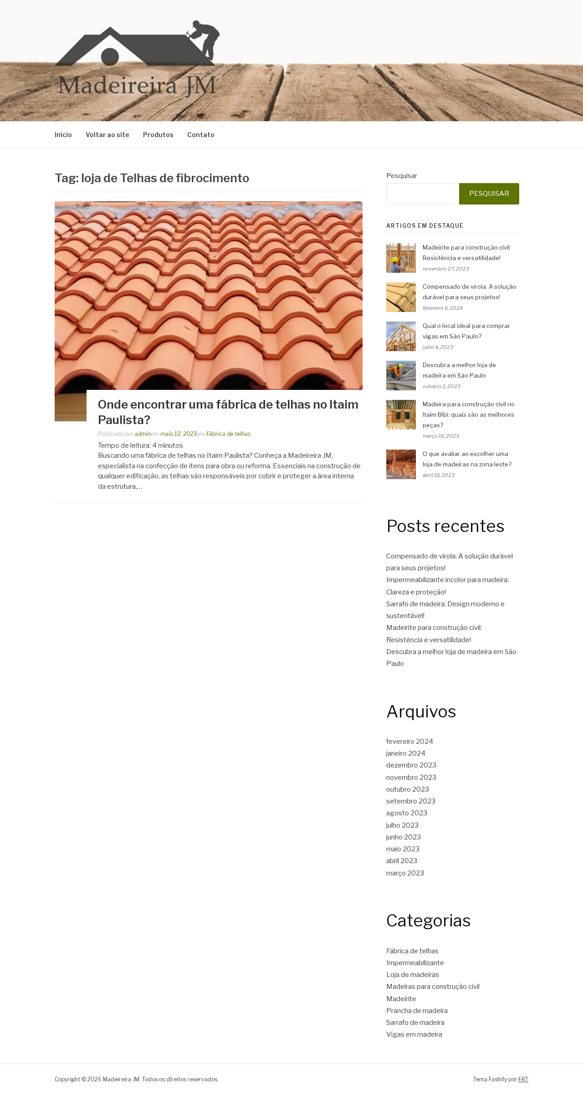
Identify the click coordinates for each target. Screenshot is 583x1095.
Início (63, 134)
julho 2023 (402, 825)
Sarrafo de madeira (415, 1022)
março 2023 (405, 873)
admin (143, 433)
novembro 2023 (411, 777)
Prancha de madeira (417, 1011)
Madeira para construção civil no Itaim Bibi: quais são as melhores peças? (469, 414)
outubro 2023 (407, 789)
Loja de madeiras (412, 975)
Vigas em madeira (414, 1034)
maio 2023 (402, 849)
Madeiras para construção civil (433, 986)
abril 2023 (401, 861)
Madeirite (401, 999)
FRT (523, 1079)
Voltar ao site (107, 134)
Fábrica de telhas (228, 433)
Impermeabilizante (415, 963)
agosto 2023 (406, 813)
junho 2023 (403, 837)
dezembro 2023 (411, 765)
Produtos (158, 134)
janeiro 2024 (405, 753)
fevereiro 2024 (409, 741)
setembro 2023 (410, 801)
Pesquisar (401, 176)
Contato (201, 134)
